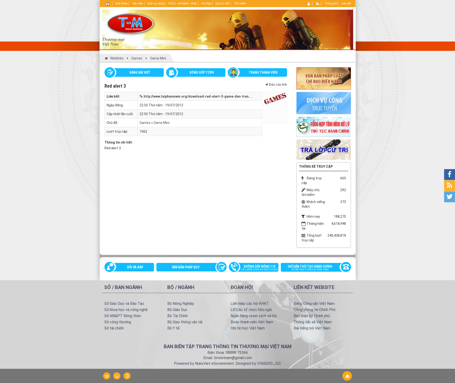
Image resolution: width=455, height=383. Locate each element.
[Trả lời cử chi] (323, 149)
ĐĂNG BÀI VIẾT (139, 72)
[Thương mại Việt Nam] (130, 23)
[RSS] (317, 3)
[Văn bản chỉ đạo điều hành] (323, 78)
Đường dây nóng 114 (259, 268)
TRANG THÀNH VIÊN (263, 72)
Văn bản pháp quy (186, 267)
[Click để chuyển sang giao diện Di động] (127, 375)
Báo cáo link (278, 84)
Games (145, 123)
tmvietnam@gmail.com (233, 358)
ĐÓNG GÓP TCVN (202, 72)
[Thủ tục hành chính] (323, 126)
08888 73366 (237, 352)
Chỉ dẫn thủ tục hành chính (310, 268)
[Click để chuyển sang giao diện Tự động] (106, 375)
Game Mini (161, 123)
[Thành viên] (309, 3)
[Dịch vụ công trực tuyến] (323, 103)
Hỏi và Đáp (135, 267)
